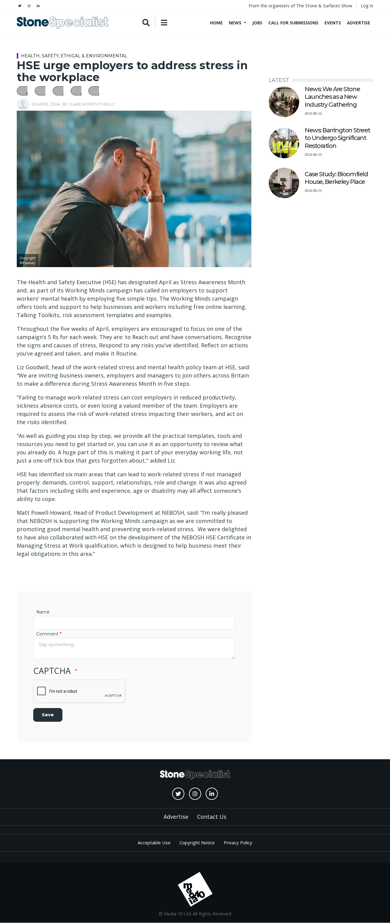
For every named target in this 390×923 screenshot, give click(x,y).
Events (332, 23)
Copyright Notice (197, 842)
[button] (25, 90)
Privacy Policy (238, 842)
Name (43, 612)
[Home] (62, 23)
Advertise (358, 23)
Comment (47, 634)
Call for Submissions (293, 23)
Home (216, 23)
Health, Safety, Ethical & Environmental (74, 56)
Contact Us (211, 816)
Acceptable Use (154, 842)
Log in (367, 6)
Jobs (257, 23)
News (235, 23)
